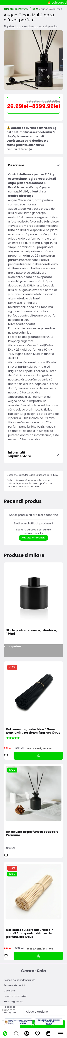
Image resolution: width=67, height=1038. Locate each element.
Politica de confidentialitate (19, 980)
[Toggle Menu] (60, 1033)
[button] (33, 165)
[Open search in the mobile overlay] (16, 1033)
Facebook (10, 1007)
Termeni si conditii (14, 985)
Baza (35, 9)
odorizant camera (29, 483)
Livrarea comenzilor (15, 996)
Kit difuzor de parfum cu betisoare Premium (32, 833)
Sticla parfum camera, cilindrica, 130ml (31, 632)
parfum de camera (28, 486)
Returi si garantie (13, 1001)
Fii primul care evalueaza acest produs (31, 26)
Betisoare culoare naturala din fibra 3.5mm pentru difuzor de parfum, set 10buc (29, 933)
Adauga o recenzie (33, 537)
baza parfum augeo (27, 480)
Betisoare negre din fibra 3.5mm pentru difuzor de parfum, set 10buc (33, 731)
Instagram (10, 1012)
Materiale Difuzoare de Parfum (41, 474)
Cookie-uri (10, 990)
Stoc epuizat (12, 646)
